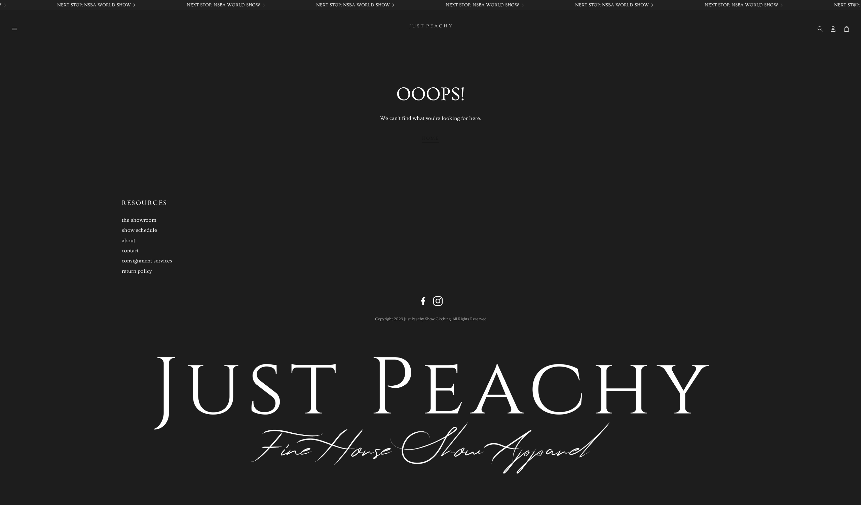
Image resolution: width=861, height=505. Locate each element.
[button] (14, 29)
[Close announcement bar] (854, 5)
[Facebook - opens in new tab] (423, 301)
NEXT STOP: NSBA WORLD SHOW (607, 5)
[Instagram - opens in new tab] (438, 301)
